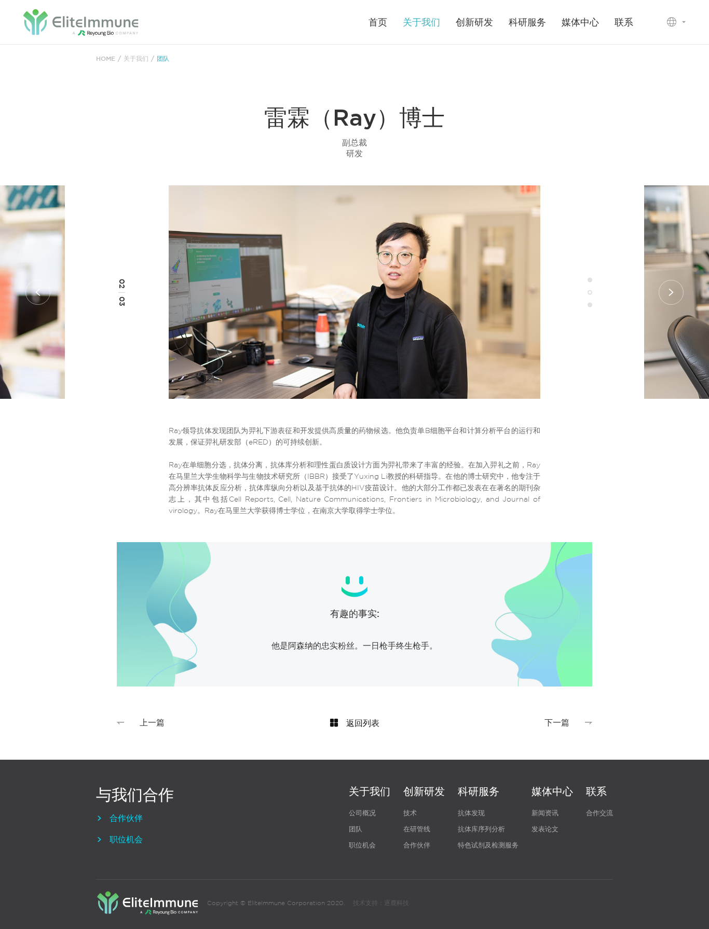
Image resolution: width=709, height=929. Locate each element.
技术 (410, 813)
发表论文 (544, 829)
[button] (37, 292)
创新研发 (474, 22)
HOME (105, 58)
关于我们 (421, 22)
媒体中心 (580, 22)
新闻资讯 (544, 813)
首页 (378, 22)
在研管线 (416, 829)
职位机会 (120, 839)
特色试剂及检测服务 (488, 845)
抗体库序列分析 (481, 829)
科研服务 (527, 22)
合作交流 (599, 813)
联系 (624, 22)
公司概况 (362, 813)
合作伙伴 (120, 818)
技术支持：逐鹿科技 (381, 902)
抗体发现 (471, 813)
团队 (355, 829)
